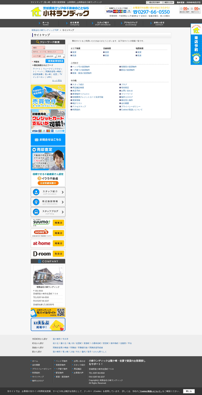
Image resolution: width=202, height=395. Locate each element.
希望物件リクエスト (81, 94)
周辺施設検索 (78, 87)
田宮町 (106, 343)
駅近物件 (60, 373)
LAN (49, 77)
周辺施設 (77, 369)
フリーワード (127, 94)
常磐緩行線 (83, 347)
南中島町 (114, 343)
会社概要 (125, 103)
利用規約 (76, 110)
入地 (72, 352)
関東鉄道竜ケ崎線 (60, 347)
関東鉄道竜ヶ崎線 (53, 71)
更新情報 (76, 100)
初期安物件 (61, 365)
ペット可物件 (61, 361)
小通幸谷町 (96, 343)
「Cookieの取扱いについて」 (150, 391)
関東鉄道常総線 (96, 347)
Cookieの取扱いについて (132, 110)
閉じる (189, 391)
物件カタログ (127, 97)
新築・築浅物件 (62, 377)
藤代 (84, 352)
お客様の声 (78, 373)
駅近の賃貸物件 (128, 70)
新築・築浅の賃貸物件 (82, 73)
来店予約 (76, 91)
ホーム (35, 361)
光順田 (123, 343)
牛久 (78, 352)
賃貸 (74, 52)
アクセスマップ (79, 106)
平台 (130, 343)
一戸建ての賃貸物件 (81, 70)
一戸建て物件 (61, 369)
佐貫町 (79, 343)
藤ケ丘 (63, 343)
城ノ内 (71, 343)
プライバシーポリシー (130, 106)
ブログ (124, 84)
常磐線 (73, 347)
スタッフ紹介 (78, 84)
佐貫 (55, 74)
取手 (89, 352)
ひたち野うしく (100, 352)
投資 (74, 55)
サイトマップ (38, 377)
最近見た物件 (127, 100)
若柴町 (86, 343)
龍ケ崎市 (57, 339)
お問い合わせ (127, 91)
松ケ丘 (56, 343)
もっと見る (57, 80)
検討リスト (77, 103)
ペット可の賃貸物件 (81, 67)
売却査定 (125, 87)
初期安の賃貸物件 (129, 67)
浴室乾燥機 (37, 74)
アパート (37, 69)
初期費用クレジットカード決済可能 (87, 97)
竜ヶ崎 (65, 352)
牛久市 (65, 339)
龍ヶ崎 (48, 74)
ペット (40, 71)
